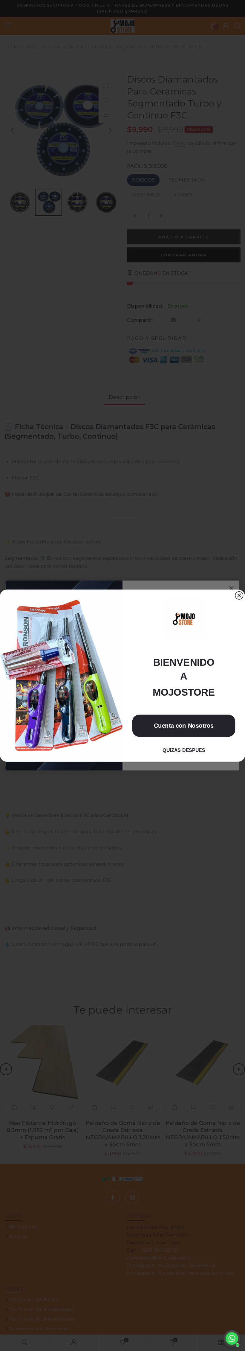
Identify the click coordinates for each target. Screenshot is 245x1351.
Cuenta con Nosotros (183, 725)
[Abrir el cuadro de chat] (231, 1338)
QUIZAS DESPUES (184, 750)
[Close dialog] (239, 595)
